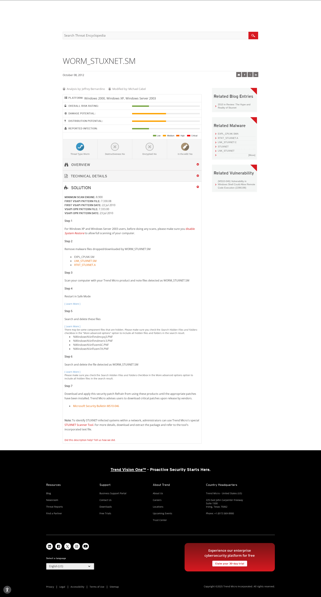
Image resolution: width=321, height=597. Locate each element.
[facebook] (244, 74)
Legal (62, 586)
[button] (132, 176)
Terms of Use (97, 586)
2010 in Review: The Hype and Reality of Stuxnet (234, 106)
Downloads (105, 506)
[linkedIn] (255, 74)
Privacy (50, 586)
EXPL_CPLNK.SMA (228, 133)
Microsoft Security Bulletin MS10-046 (96, 406)
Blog (48, 493)
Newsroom (52, 500)
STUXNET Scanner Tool (79, 425)
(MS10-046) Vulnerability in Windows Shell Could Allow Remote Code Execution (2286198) (236, 184)
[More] (251, 155)
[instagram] (76, 546)
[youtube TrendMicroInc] (85, 546)
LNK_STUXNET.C (227, 142)
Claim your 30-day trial (228, 563)
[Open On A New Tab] (250, 74)
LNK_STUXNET (226, 150)
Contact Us (105, 500)
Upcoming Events (162, 513)
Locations (158, 506)
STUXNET (223, 146)
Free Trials (105, 513)
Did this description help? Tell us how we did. (90, 440)
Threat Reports (54, 506)
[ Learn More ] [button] (72, 303)
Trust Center (160, 520)
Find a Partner (54, 513)
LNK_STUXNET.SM (85, 261)
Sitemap (114, 586)
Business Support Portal (112, 493)
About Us (158, 493)
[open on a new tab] (67, 546)
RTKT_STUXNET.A (85, 265)
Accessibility (77, 586)
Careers (157, 500)
